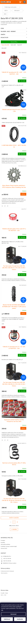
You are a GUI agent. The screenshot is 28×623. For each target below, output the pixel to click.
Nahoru (15, 529)
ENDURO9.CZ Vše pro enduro (9, 563)
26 (17, 522)
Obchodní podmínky (5, 544)
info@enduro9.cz (7, 556)
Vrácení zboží (4, 548)
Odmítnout (7, 619)
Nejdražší (19, 45)
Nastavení (13, 614)
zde (2, 610)
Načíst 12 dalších (14, 517)
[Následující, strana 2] (14, 522)
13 (4, 206)
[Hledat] (16, 2)
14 (7, 206)
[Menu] (24, 2)
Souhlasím (20, 619)
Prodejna (3, 540)
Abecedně (4, 48)
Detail (23, 194)
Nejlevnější (13, 45)
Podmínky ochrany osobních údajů (9, 546)
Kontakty (3, 542)
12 (2, 206)
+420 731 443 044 (7, 558)
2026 (3, 324)
